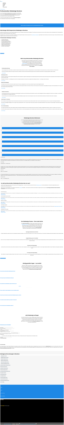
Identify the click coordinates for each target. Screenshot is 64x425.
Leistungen (4, 2)
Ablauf (4, 5)
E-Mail (1, 329)
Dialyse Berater (5, 149)
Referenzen (4, 3)
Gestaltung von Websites (35, 34)
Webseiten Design (24, 63)
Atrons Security (5, 132)
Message (1, 337)
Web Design (3, 133)
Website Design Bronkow (57, 206)
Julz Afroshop (5, 154)
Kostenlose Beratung (3, 258)
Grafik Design (6, 142)
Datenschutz (2, 334)
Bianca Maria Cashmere (7, 145)
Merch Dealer (4, 127)
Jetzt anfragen (2, 53)
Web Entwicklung (7, 133)
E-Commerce (3, 155)
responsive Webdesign (29, 287)
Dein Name (2, 327)
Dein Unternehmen (2, 328)
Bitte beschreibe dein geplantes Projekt (5, 333)
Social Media (10, 155)
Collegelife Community (6, 136)
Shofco (3, 140)
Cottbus (21, 187)
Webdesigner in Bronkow (25, 224)
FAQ (3, 6)
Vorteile (4, 4)
